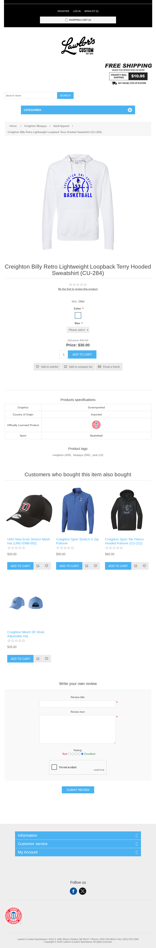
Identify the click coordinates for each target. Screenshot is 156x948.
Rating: (78, 750)
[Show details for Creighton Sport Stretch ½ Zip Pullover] (78, 510)
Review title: (78, 697)
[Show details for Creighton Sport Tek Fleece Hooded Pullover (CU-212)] (126, 510)
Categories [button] (32, 109)
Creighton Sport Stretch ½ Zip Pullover (77, 541)
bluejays (78, 455)
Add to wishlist (49, 366)
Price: (71, 345)
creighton (58, 455)
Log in (77, 11)
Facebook (73, 891)
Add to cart (82, 354)
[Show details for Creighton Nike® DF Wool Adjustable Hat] (29, 603)
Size (78, 323)
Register (63, 11)
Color (78, 308)
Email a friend (111, 366)
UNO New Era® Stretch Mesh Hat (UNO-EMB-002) (28, 541)
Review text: (78, 711)
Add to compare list (80, 366)
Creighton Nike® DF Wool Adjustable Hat (25, 634)
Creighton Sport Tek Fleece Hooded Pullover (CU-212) (124, 541)
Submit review (78, 789)
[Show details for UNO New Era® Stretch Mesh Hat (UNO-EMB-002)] (29, 510)
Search (65, 95)
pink (95, 455)
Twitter (82, 891)
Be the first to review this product (78, 288)
